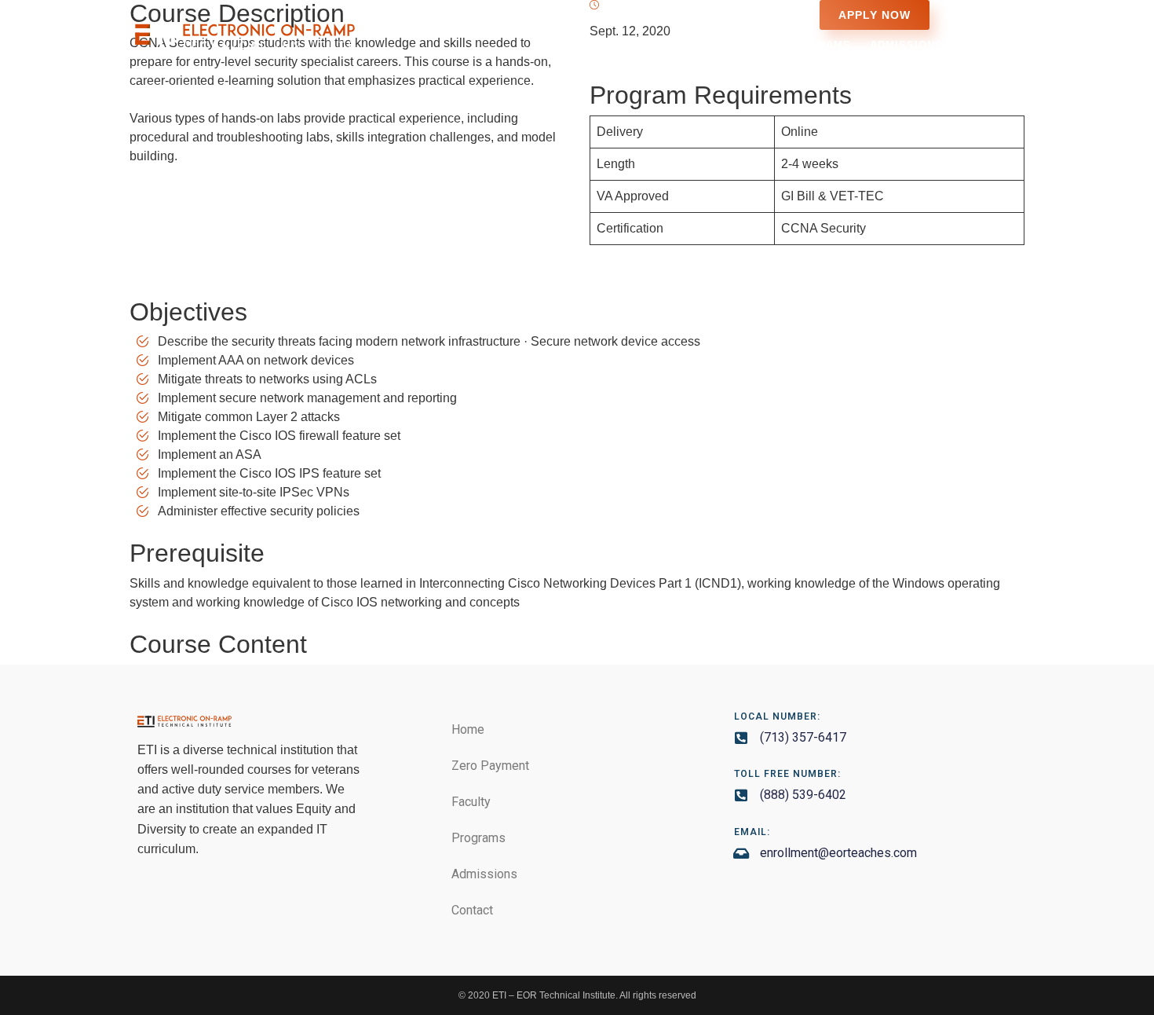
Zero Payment (651, 45)
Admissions (906, 45)
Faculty (740, 45)
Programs (818, 45)
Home (571, 45)
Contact (988, 45)
